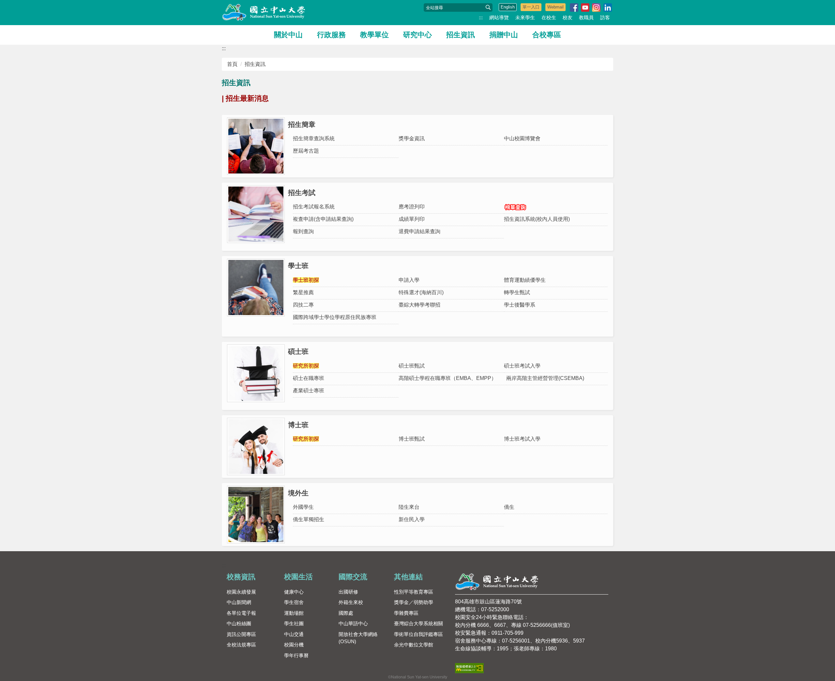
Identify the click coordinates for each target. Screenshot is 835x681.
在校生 (548, 17)
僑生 (509, 507)
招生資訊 (460, 35)
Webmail (555, 7)
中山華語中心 (353, 623)
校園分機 (294, 644)
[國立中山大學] (264, 12)
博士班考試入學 (522, 439)
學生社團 (294, 623)
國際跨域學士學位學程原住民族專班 (334, 317)
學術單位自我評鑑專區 (418, 634)
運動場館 (294, 613)
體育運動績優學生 (525, 280)
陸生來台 (409, 507)
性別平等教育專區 (413, 592)
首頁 (232, 64)
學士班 (298, 265)
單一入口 (531, 7)
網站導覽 (499, 17)
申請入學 (409, 280)
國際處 (346, 613)
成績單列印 (412, 219)
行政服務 (331, 35)
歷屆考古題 (306, 151)
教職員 (586, 17)
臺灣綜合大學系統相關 (418, 623)
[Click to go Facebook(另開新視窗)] (574, 7)
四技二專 (303, 305)
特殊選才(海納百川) (421, 292)
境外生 (298, 493)
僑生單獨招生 (308, 519)
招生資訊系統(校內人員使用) (537, 219)
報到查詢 (303, 231)
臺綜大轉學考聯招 (419, 305)
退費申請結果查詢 (419, 231)
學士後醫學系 (519, 305)
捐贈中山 (503, 35)
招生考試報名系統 (314, 206)
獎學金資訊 (412, 138)
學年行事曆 (296, 655)
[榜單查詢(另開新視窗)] (557, 207)
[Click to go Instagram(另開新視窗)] (596, 7)
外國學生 (303, 507)
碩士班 (298, 351)
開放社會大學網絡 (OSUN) (358, 637)
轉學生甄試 (517, 292)
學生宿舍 (294, 602)
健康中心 (294, 592)
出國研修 (348, 592)
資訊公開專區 (241, 634)
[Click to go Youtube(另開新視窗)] (585, 7)
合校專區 (546, 35)
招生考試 (301, 192)
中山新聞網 (239, 602)
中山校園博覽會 (522, 138)
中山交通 (294, 634)
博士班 (298, 425)
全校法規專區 (241, 644)
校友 (567, 17)
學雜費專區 (406, 613)
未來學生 (525, 17)
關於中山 (288, 35)
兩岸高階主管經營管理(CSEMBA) (545, 378)
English (508, 7)
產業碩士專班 (308, 390)
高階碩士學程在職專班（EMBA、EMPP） (447, 378)
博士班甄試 (412, 439)
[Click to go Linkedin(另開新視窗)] (607, 7)
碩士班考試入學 (522, 366)
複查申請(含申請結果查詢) (323, 219)
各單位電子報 (241, 613)
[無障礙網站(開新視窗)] (469, 668)
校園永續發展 (241, 592)
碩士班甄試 (412, 366)
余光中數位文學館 (413, 644)
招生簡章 (301, 124)
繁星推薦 (303, 292)
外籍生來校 (351, 602)
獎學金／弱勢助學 (413, 602)
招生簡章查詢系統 (314, 138)
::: (481, 17)
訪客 (605, 17)
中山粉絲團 (239, 623)
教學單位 (374, 35)
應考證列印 (412, 206)
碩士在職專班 (308, 378)
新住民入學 (412, 519)
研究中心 (417, 35)
